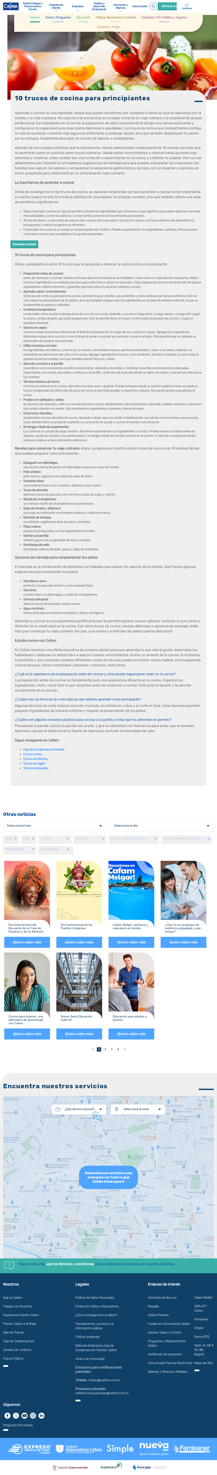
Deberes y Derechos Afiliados (167, 1372)
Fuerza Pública (13, 1358)
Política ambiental (87, 1337)
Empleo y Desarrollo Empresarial (99, 6)
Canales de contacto (17, 1350)
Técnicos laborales (35, 768)
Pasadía (153, 1306)
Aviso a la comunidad (89, 1359)
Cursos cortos (32, 754)
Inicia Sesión (140, 6)
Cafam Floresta (158, 1315)
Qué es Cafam (12, 1298)
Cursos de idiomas (35, 759)
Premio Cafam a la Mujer (19, 1324)
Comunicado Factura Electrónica (170, 1363)
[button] (35, 17)
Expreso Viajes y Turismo (164, 1332)
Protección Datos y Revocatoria (97, 1306)
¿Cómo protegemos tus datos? (96, 1315)
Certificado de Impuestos (165, 1354)
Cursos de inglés (34, 763)
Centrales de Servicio (162, 1298)
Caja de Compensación (18, 1341)
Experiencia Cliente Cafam (21, 1315)
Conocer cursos (24, 244)
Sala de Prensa (13, 1332)
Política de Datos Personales (94, 1298)
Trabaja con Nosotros (17, 1306)
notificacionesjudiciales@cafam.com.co (102, 1393)
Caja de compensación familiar (44, 749)
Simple (198, 1328)
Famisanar (201, 1319)
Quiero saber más (27, 942)
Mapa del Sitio (203, 1363)
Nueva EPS (201, 1337)
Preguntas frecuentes (18, 1425)
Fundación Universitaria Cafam (169, 1324)
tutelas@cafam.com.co (104, 1380)
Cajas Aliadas (203, 1297)
